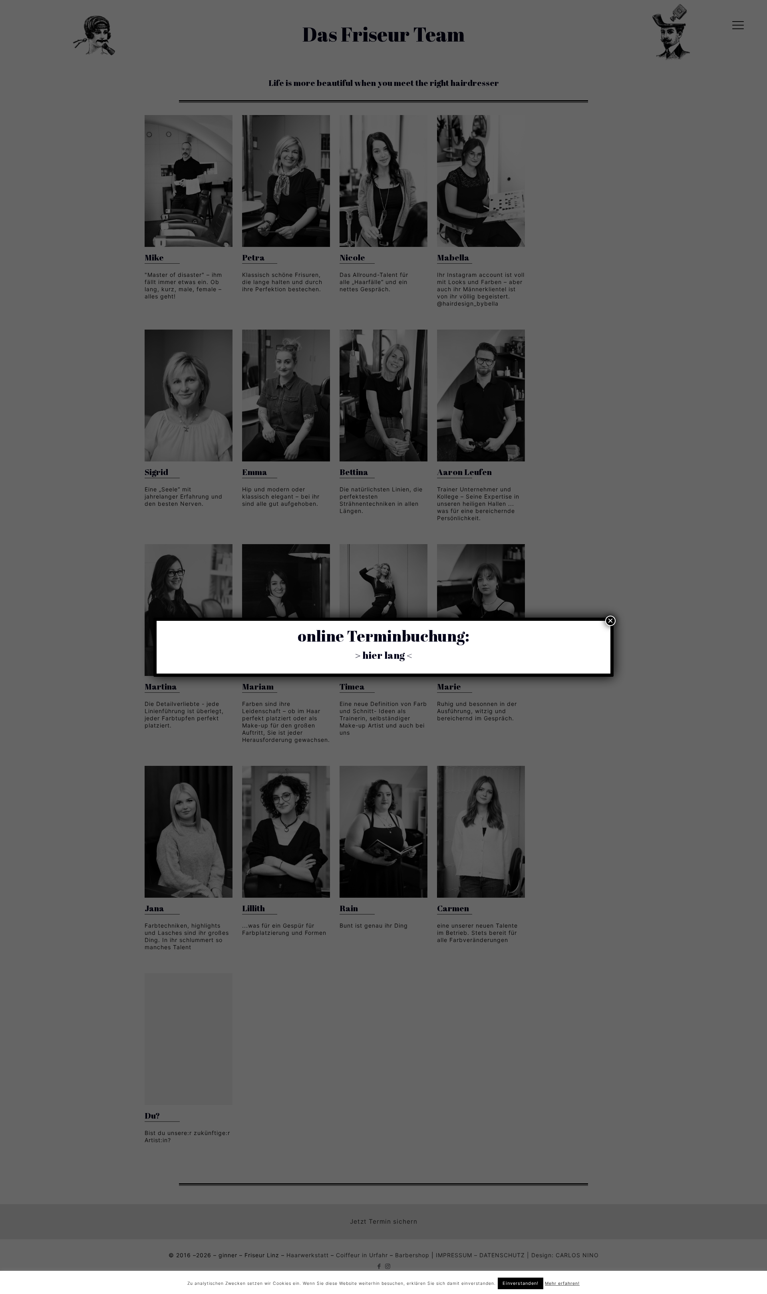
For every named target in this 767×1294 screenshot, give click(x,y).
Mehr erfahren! (562, 1283)
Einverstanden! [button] (520, 1283)
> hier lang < (383, 655)
